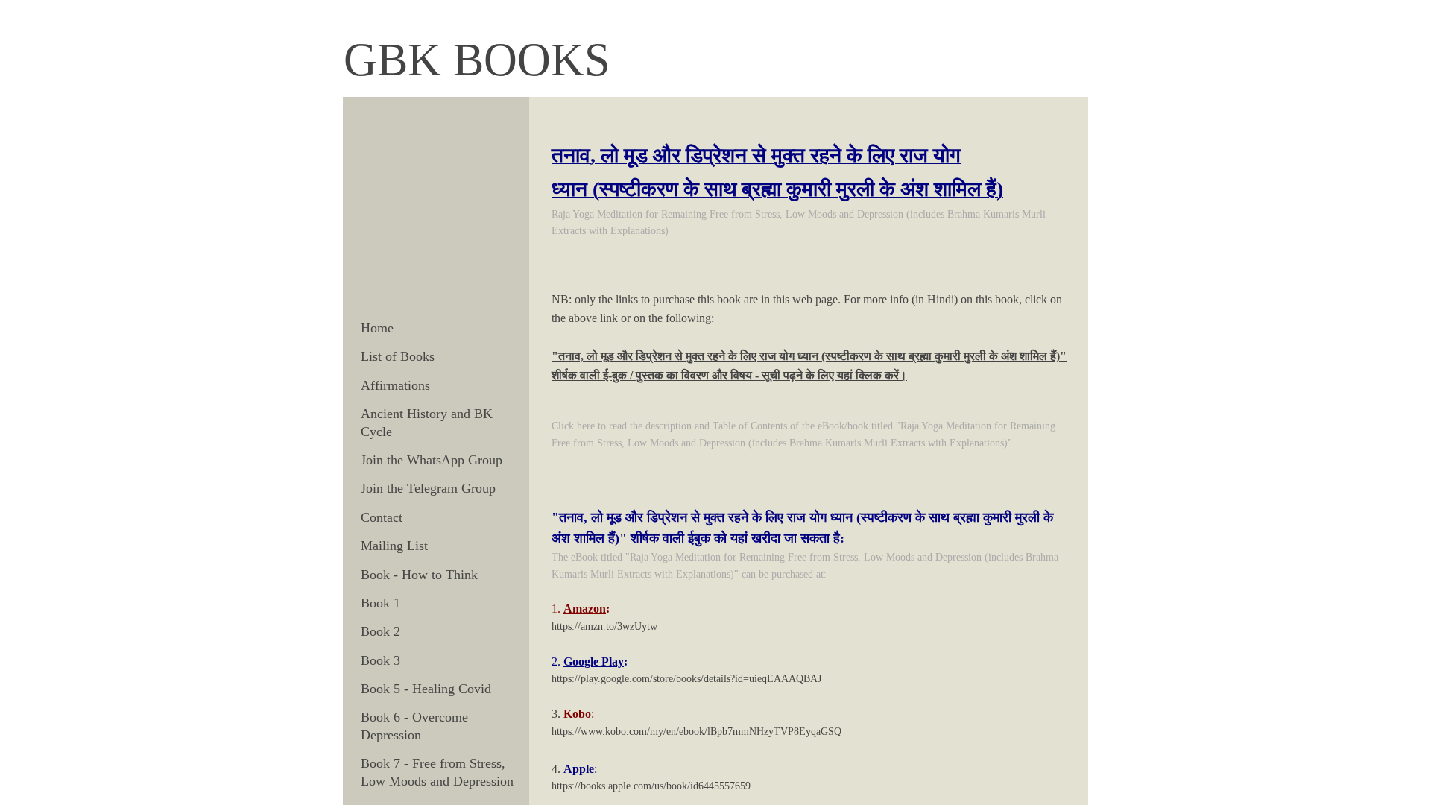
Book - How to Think (419, 574)
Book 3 (380, 660)
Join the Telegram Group (428, 488)
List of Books (398, 356)
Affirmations (395, 385)
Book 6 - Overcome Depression (414, 726)
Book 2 (380, 631)
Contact (381, 517)
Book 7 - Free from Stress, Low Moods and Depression (437, 772)
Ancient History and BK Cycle (427, 422)
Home (377, 328)
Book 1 (380, 603)
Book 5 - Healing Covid (426, 688)
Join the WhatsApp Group (431, 459)
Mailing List (394, 545)
